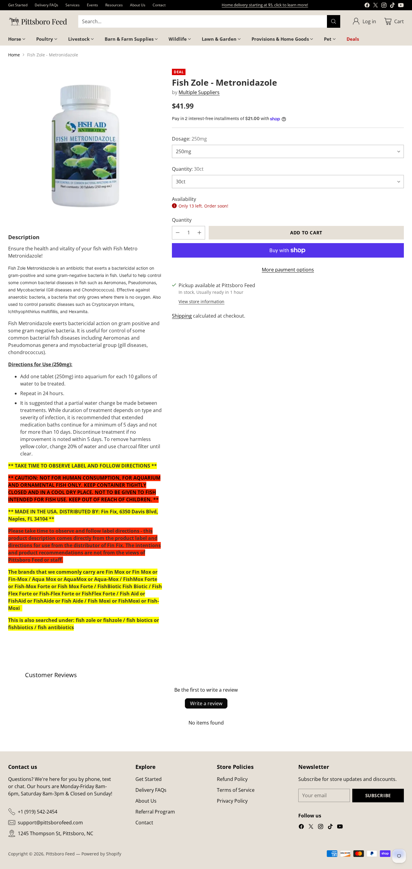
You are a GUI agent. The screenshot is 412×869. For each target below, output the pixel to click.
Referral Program (155, 811)
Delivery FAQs (150, 790)
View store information (201, 301)
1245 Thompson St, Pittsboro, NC (55, 833)
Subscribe (378, 795)
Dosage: (189, 138)
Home (14, 55)
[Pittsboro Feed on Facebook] (367, 6)
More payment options (288, 269)
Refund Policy (232, 779)
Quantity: (188, 169)
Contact (144, 822)
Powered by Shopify (101, 854)
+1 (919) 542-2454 (37, 811)
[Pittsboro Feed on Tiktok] (392, 6)
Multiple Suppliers (199, 92)
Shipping (182, 315)
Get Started (148, 779)
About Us (146, 801)
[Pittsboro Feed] (38, 21)
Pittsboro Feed (60, 854)
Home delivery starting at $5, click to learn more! (265, 5)
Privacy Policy (232, 801)
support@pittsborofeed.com (50, 822)
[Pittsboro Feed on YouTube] (401, 6)
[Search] (333, 21)
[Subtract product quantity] (177, 232)
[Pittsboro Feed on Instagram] (384, 6)
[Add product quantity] (199, 232)
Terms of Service (236, 790)
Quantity (182, 220)
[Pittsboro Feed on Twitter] (375, 6)
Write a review (206, 703)
